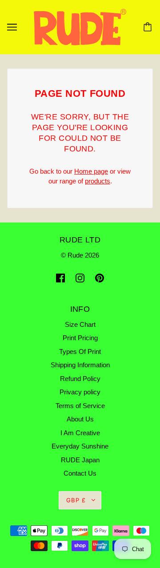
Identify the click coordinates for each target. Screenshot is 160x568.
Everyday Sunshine (80, 446)
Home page (91, 171)
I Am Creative (80, 433)
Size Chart (80, 324)
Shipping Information (80, 365)
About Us (80, 419)
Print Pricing (80, 338)
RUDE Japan (80, 460)
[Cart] (149, 27)
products (97, 181)
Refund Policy (80, 378)
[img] (60, 277)
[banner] (80, 26)
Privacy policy (80, 392)
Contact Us (80, 473)
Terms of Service (80, 405)
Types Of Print (80, 351)
